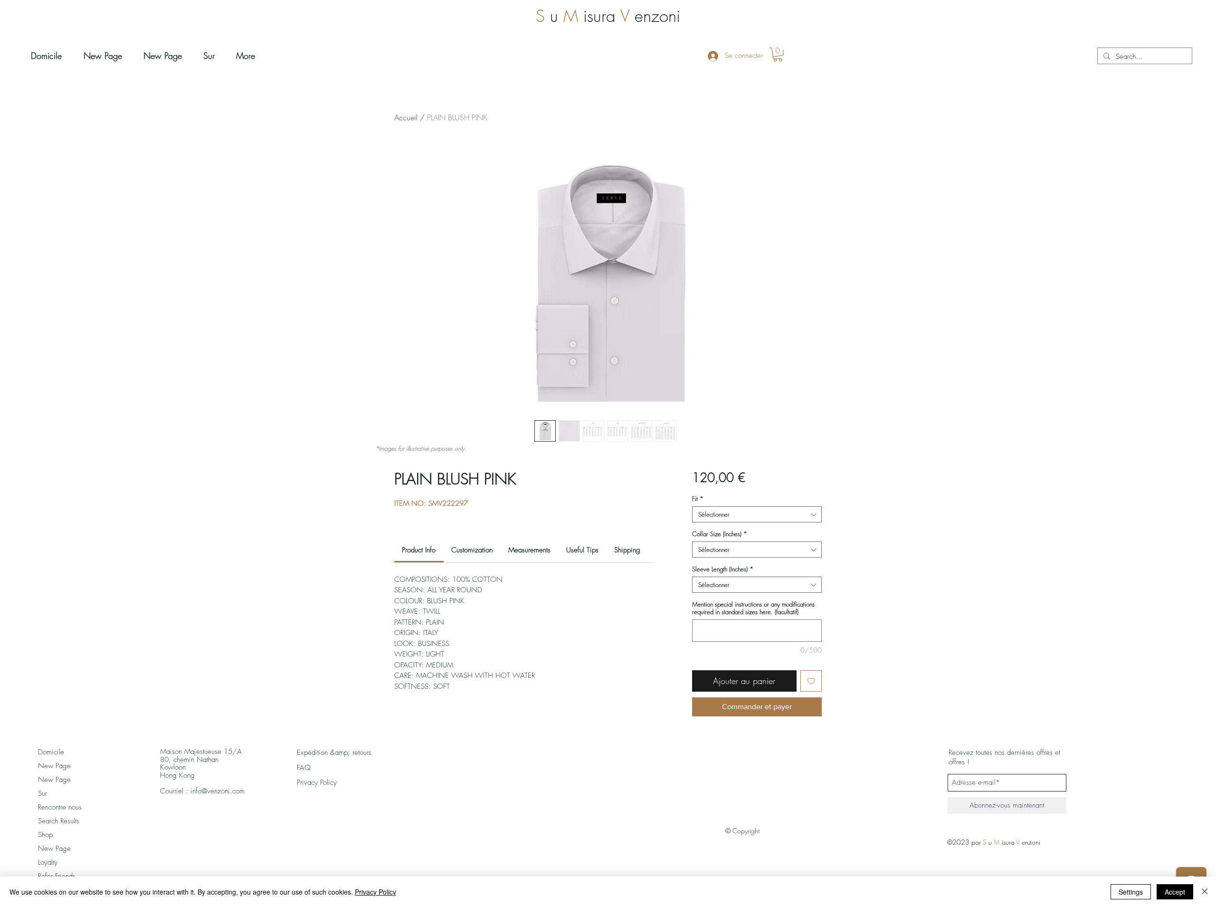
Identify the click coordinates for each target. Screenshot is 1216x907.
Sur (42, 793)
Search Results (58, 821)
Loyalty (47, 862)
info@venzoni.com (217, 791)
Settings (1131, 892)
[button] (778, 54)
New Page (54, 766)
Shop (45, 834)
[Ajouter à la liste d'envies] (811, 681)
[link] (419, 550)
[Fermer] (1204, 891)
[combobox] (757, 514)
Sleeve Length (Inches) (722, 569)
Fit (697, 498)
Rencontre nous (60, 807)
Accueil (406, 117)
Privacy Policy (375, 892)
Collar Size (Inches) (719, 534)
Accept (1175, 892)
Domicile (51, 752)
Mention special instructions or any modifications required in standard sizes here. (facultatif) (753, 608)
